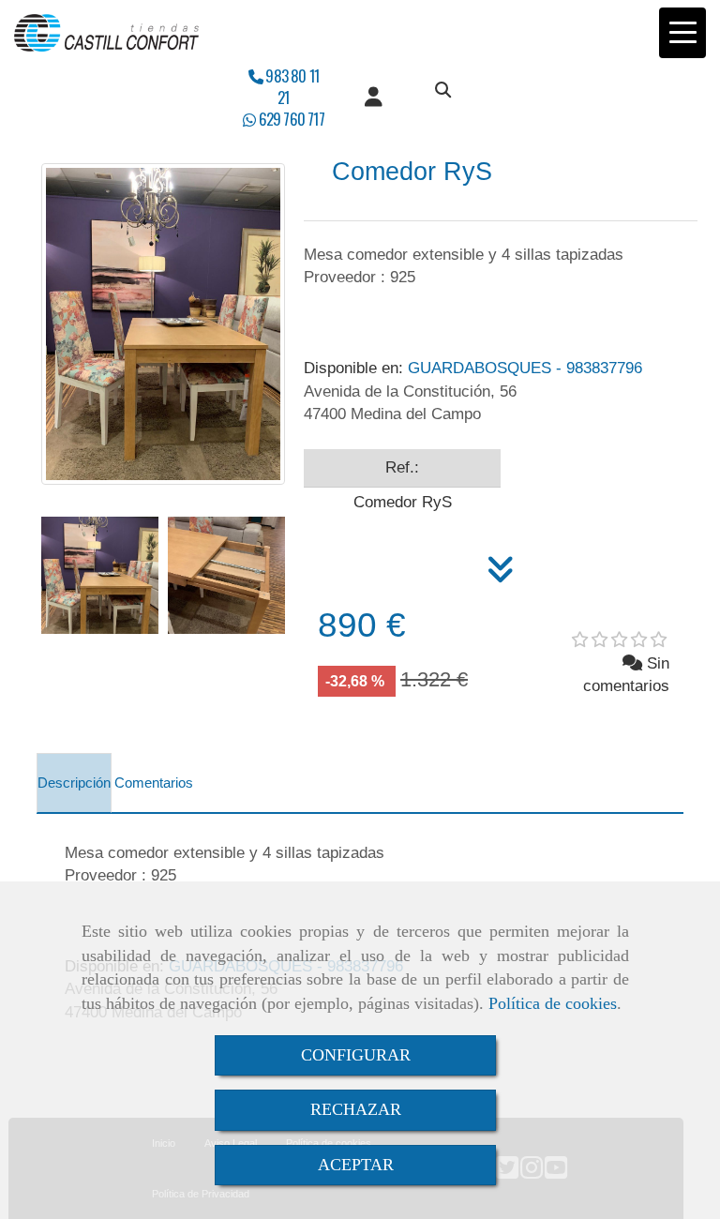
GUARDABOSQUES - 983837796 (473, 368)
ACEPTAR (356, 1164)
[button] (373, 97)
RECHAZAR (355, 1109)
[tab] (74, 783)
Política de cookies (552, 1003)
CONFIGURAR (356, 1055)
